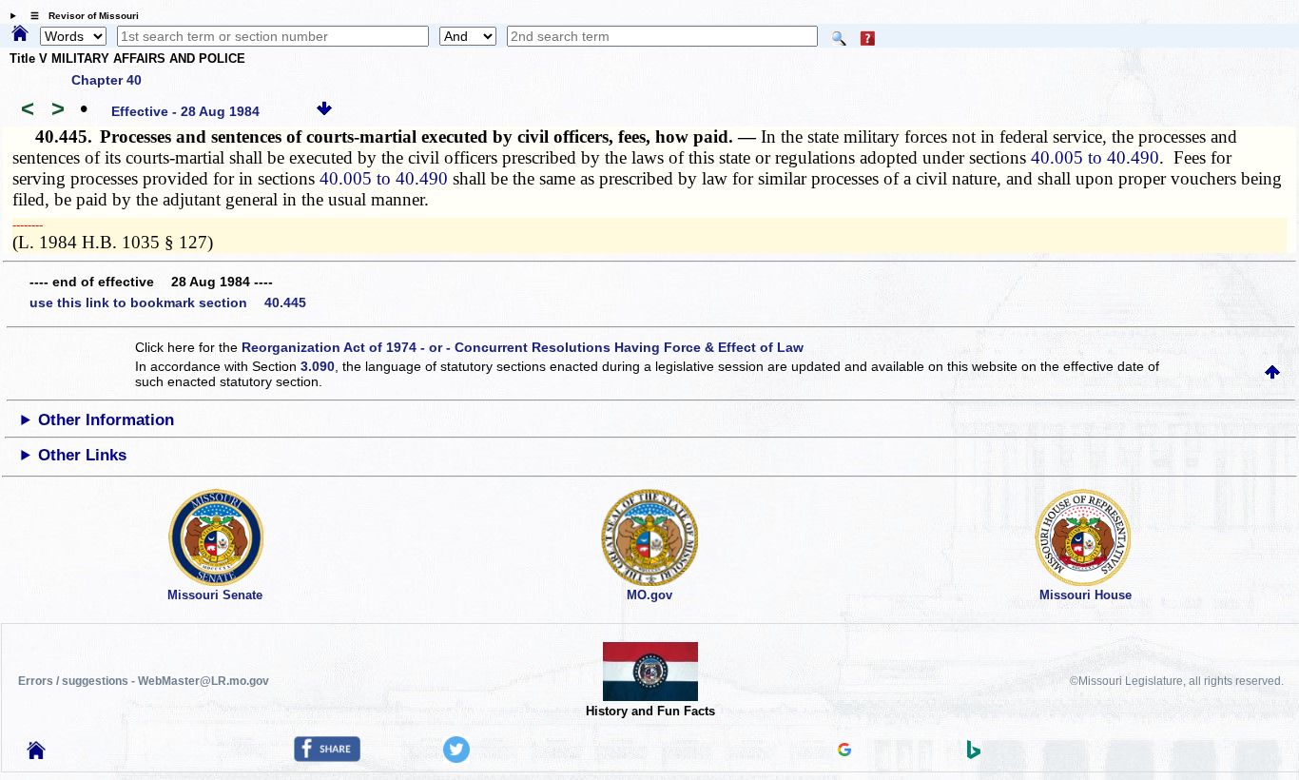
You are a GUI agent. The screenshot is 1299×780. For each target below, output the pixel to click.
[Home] (20, 34)
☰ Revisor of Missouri (80, 15)
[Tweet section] (456, 758)
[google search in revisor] (844, 751)
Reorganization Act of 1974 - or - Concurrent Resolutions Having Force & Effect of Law (523, 347)
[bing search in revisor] (973, 754)
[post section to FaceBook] (327, 757)
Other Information (106, 420)
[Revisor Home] (36, 754)
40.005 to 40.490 (1095, 157)
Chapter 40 (106, 80)
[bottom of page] (324, 111)
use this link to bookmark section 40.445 (167, 302)
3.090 (318, 366)
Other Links (82, 455)
